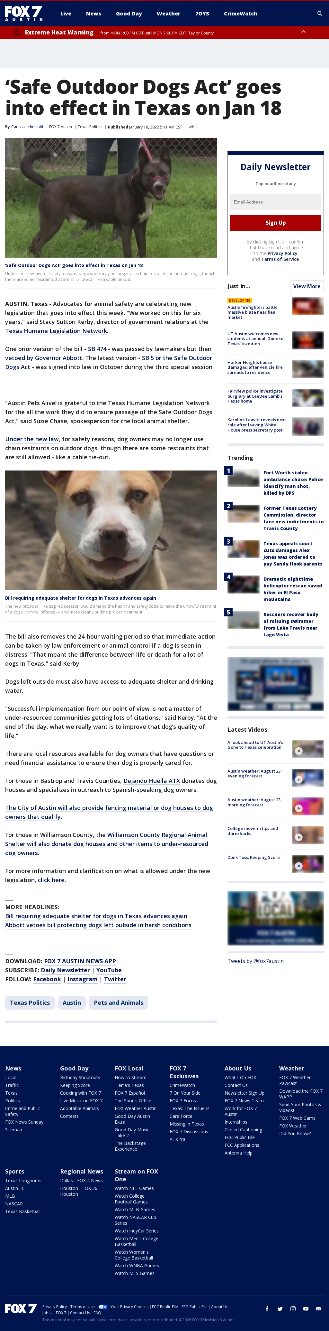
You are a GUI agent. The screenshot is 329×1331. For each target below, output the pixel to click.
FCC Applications (242, 1145)
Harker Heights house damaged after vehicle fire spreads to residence (255, 367)
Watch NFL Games (134, 1188)
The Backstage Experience (130, 1146)
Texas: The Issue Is (189, 1108)
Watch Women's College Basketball (134, 1255)
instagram (293, 1309)
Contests (69, 1116)
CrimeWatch (182, 1085)
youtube (306, 1309)
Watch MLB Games (135, 1209)
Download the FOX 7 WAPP (301, 1094)
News (13, 1068)
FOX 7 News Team (244, 1101)
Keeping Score (75, 1085)
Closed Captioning (243, 1130)
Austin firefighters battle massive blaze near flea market (252, 312)
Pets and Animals (118, 1002)
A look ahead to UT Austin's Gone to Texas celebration (255, 744)
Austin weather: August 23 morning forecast (253, 802)
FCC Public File (240, 1137)
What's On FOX (240, 1077)
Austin (72, 1002)
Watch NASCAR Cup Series (135, 1220)
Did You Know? (295, 1133)
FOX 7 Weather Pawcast (295, 1080)
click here (51, 880)
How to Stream (131, 1077)
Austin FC (15, 1188)
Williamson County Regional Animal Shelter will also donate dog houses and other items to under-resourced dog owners (106, 844)
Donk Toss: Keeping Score (253, 857)
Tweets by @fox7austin (255, 961)
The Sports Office (133, 1101)
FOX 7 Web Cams (297, 1118)
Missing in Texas (187, 1124)
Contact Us (236, 1085)
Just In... (238, 286)
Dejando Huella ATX (151, 780)
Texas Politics (90, 126)
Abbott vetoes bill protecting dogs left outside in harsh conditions (98, 925)
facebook (267, 1309)
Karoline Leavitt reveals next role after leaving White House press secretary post (256, 425)
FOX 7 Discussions (189, 1131)
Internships (236, 1122)
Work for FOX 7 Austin (241, 1111)
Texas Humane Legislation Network (56, 331)
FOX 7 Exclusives (184, 1072)
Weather (291, 1068)
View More (307, 286)
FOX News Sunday (24, 1122)
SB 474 (97, 349)
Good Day (74, 1068)
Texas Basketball (22, 1211)
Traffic (12, 1085)
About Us (238, 1068)
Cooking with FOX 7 (80, 1093)
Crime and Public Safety (22, 1111)
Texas (11, 1093)
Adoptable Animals (79, 1108)
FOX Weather (293, 1126)
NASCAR (14, 1204)
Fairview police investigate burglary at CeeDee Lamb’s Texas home (255, 396)
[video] (308, 749)
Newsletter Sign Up (244, 1093)
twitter (280, 1309)
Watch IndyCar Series (137, 1231)
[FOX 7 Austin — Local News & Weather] (26, 13)
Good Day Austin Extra (132, 1119)
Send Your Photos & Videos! (300, 1107)
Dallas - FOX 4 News (81, 1180)
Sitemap (13, 1130)
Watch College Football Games (131, 1199)
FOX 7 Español (130, 1093)
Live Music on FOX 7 (81, 1101)
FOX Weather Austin (135, 1108)
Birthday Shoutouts (80, 1077)
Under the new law (32, 439)
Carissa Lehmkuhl (27, 126)
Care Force (181, 1116)
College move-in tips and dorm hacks (252, 830)
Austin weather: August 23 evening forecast (253, 773)
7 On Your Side (185, 1093)
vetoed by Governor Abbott (43, 358)
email (319, 1309)
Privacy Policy (283, 253)
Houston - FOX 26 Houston (78, 1191)
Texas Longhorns (23, 1180)
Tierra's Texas (129, 1085)
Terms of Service (280, 259)
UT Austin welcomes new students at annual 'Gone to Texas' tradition (255, 339)
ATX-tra (177, 1139)
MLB (10, 1196)
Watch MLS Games (135, 1273)
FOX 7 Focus (183, 1101)
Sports (14, 1171)
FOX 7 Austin (60, 126)
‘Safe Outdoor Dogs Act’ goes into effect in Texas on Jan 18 (74, 265)
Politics (12, 1101)
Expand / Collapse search (320, 13)
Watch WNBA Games (137, 1265)
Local (10, 1077)
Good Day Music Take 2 (132, 1132)
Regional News (81, 1171)
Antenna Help (239, 1153)
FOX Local (129, 1068)
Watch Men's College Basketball (136, 1241)
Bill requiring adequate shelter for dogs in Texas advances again (80, 598)
